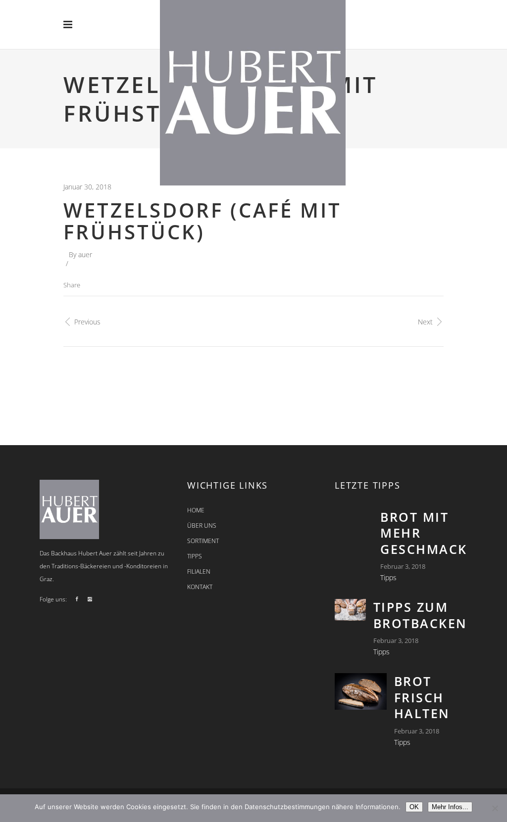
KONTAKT (199, 587)
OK (414, 807)
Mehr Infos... (450, 807)
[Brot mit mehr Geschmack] (354, 522)
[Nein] (495, 808)
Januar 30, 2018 (87, 186)
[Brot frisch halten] (361, 691)
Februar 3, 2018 (402, 566)
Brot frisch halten (422, 697)
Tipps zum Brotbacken (420, 615)
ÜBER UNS (201, 525)
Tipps (388, 577)
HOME (195, 510)
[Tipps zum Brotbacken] (350, 610)
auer (85, 254)
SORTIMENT (203, 541)
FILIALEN (198, 571)
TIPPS (194, 556)
